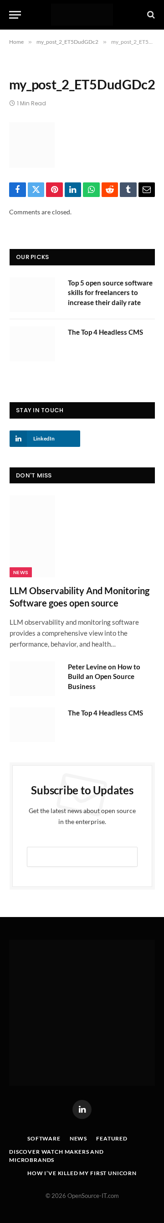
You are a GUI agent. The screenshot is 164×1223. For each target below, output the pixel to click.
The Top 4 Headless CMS (105, 332)
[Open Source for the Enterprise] (82, 15)
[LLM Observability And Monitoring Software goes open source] (82, 536)
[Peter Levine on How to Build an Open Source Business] (35, 678)
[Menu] (15, 15)
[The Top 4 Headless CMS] (35, 343)
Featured (112, 1138)
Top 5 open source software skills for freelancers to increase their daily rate (110, 292)
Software (44, 1138)
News (20, 572)
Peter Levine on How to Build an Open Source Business (104, 676)
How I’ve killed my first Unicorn (82, 1173)
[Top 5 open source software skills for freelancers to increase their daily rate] (35, 294)
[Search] (150, 15)
